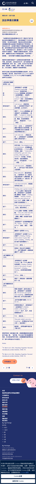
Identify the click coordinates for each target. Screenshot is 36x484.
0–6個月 (4, 427)
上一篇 (8, 367)
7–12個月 (5, 430)
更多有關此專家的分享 (9, 34)
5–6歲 (4, 442)
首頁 (3, 390)
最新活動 (5, 409)
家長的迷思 (5, 398)
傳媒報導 (5, 411)
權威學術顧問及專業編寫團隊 (11, 393)
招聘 (3, 416)
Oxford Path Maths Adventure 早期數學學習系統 (12, 457)
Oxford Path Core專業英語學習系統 (8, 453)
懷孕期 (4, 425)
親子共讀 (12, 15)
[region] (18, 472)
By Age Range (7, 423)
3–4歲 (4, 437)
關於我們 (5, 405)
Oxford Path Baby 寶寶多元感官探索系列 (9, 449)
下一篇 (28, 367)
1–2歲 (4, 432)
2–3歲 (4, 435)
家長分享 (5, 400)
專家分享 (5, 15)
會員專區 (5, 407)
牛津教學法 (5, 395)
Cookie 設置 (18, 476)
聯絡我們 (5, 418)
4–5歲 (4, 439)
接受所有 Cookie (18, 481)
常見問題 (5, 414)
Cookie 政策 (25, 472)
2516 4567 (16, 380)
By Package (6, 445)
